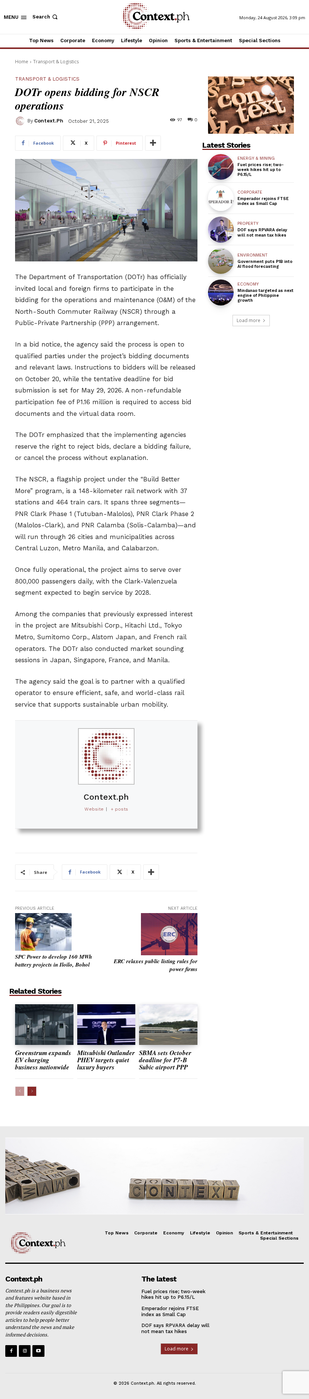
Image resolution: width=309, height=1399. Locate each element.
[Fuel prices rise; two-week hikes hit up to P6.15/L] (221, 167)
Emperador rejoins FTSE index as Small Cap (263, 201)
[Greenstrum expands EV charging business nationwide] (44, 1024)
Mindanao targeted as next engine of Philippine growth (265, 295)
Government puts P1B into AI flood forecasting (264, 264)
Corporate (249, 192)
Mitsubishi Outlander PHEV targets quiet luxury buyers (106, 1059)
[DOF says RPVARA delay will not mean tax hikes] (221, 229)
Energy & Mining (256, 158)
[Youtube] (38, 1351)
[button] (45, 16)
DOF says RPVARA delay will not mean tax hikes (262, 232)
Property (248, 223)
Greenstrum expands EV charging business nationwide (43, 1059)
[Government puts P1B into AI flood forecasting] (221, 261)
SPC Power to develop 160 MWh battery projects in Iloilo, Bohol (53, 960)
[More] (153, 143)
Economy (248, 284)
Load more (248, 320)
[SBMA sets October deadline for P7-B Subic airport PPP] (168, 1024)
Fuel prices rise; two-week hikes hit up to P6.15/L (260, 169)
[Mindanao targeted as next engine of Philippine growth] (221, 292)
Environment (252, 255)
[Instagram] (25, 1351)
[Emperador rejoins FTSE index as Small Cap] (221, 198)
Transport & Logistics (56, 61)
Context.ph (48, 120)
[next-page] (32, 1091)
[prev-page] (19, 1091)
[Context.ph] (21, 121)
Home (21, 61)
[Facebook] (11, 1351)
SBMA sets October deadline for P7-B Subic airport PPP (165, 1059)
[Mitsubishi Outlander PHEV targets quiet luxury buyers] (106, 1024)
